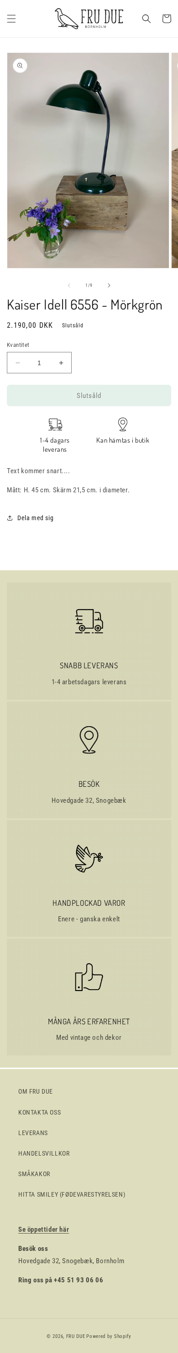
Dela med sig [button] (35, 518)
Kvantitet (18, 344)
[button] (11, 19)
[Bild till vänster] (69, 285)
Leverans (33, 1132)
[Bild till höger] (109, 285)
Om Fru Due (35, 1091)
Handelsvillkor (43, 1153)
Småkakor (34, 1173)
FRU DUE (75, 1336)
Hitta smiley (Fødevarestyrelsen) (71, 1194)
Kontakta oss (39, 1112)
